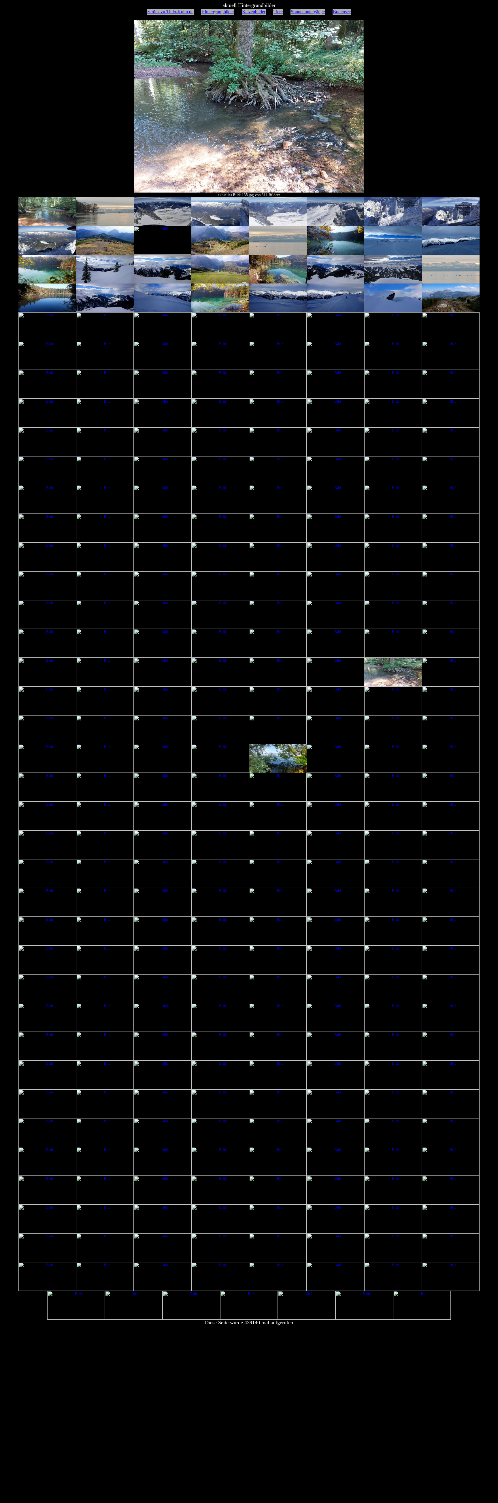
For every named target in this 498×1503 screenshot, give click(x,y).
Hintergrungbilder (217, 11)
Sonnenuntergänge (308, 11)
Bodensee (342, 11)
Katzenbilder (253, 11)
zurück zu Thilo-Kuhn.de (170, 11)
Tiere (278, 11)
